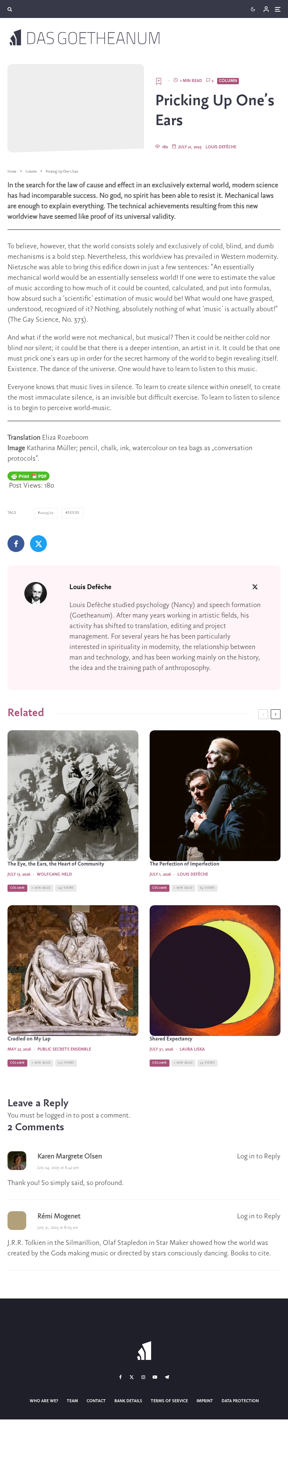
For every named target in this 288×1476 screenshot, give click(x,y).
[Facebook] (121, 1377)
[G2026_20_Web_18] (73, 970)
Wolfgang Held (54, 874)
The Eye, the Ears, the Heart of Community (56, 864)
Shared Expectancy (171, 1039)
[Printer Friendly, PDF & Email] (29, 476)
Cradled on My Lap (29, 1039)
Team (72, 1401)
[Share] (16, 543)
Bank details (128, 1401)
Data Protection (240, 1401)
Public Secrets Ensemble (64, 1049)
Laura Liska (192, 1049)
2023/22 (47, 513)
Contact (96, 1401)
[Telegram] (167, 1377)
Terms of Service (169, 1401)
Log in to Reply (258, 1156)
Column (228, 81)
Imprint (204, 1401)
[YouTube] (155, 1377)
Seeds (74, 513)
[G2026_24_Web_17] (73, 795)
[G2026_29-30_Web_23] (215, 970)
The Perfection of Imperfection (184, 864)
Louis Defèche (221, 147)
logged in (58, 1115)
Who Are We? (44, 1401)
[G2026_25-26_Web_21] (215, 795)
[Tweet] (38, 543)
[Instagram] (143, 1377)
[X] (132, 1377)
